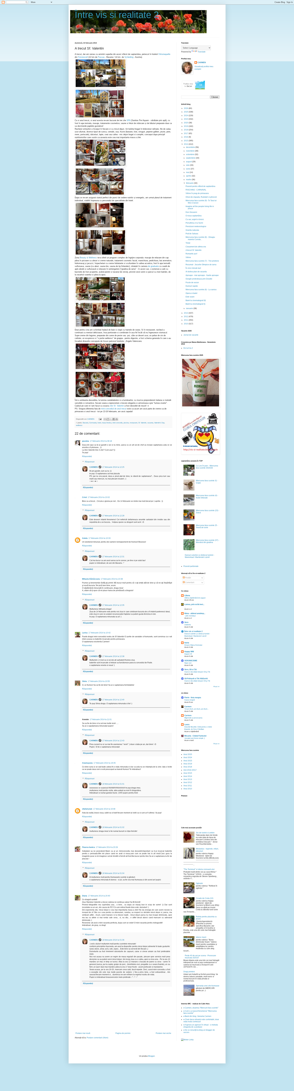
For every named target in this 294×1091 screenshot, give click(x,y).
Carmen (187, 707)
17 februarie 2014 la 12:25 (113, 467)
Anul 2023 (187, 761)
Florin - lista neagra (192, 697)
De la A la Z (188, 348)
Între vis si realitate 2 (117, 15)
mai (188, 172)
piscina (126, 423)
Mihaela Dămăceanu (91, 579)
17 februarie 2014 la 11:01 (101, 719)
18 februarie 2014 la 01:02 (113, 827)
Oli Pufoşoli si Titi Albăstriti (196, 678)
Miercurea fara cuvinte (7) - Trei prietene (202, 261)
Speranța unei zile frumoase (207, 986)
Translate (201, 52)
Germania (93, 423)
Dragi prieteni (189, 972)
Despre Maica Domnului (193, 645)
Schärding (128, 57)
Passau (101, 57)
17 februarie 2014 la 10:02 (99, 497)
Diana (84, 896)
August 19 (188, 654)
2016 (186, 137)
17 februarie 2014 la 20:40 (99, 896)
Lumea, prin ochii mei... (194, 604)
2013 (186, 313)
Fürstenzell (83, 57)
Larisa (85, 633)
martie (189, 179)
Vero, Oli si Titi (190, 669)
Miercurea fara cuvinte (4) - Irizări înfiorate (207, 496)
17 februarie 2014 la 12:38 (113, 656)
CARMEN (93, 467)
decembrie (190, 147)
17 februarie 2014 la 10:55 (99, 681)
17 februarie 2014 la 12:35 (113, 605)
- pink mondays (190, 616)
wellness (79, 425)
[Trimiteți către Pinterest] (116, 419)
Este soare (190, 297)
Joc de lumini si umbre (205, 833)
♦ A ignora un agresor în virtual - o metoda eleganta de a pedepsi (200, 1026)
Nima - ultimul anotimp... (194, 613)
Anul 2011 (187, 786)
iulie (188, 165)
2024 (186, 115)
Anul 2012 (187, 782)
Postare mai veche (163, 1033)
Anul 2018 (187, 767)
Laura (186, 724)
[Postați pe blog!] (107, 419)
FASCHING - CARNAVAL (196, 190)
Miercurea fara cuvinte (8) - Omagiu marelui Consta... (200, 238)
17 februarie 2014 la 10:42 (100, 633)
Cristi (84, 497)
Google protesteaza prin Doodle (199, 279)
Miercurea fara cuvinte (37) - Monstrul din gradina (207, 541)
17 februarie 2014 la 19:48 (104, 809)
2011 (186, 320)
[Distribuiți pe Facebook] (113, 419)
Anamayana (87, 763)
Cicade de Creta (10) (204, 898)
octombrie (190, 154)
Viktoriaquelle (164, 54)
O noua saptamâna (194, 216)
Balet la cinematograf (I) (195, 304)
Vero (186, 622)
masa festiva (106, 423)
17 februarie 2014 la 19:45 (105, 763)
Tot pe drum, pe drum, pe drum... (196, 709)
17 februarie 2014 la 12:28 (113, 516)
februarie (190, 183)
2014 (186, 144)
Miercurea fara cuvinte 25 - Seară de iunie (207, 526)
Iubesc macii (201, 937)
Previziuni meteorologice (196, 226)
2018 (186, 130)
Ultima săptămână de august (194, 598)
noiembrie (190, 151)
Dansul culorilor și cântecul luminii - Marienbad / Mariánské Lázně (199, 556)
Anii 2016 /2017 (190, 770)
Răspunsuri (89, 462)
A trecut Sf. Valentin (194, 250)
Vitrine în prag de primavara (197, 193)
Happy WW (189, 652)
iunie (188, 169)
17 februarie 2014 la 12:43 (113, 741)
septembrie (191, 158)
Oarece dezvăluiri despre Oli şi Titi (197, 672)
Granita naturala (192, 230)
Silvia (84, 681)
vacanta (150, 423)
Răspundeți (87, 456)
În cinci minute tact (193, 268)
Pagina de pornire (122, 1033)
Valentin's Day (159, 423)
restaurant (133, 423)
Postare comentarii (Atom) (97, 1038)
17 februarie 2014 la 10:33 (100, 538)
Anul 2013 (187, 779)
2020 (186, 123)
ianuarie (189, 308)
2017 (186, 133)
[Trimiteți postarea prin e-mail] (100, 419)
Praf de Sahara (192, 234)
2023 (186, 119)
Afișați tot (216, 686)
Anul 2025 (187, 754)
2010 (186, 324)
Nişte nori (187, 663)
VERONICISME (190, 661)
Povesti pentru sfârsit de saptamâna (200, 186)
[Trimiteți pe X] (110, 419)
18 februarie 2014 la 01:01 (113, 784)
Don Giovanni (191, 212)
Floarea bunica (88, 847)
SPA (128, 120)
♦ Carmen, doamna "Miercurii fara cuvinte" (200, 1008)
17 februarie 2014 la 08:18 (101, 441)
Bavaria (85, 423)
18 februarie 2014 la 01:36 (113, 940)
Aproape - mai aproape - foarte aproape (202, 275)
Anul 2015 (187, 773)
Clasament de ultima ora (196, 247)
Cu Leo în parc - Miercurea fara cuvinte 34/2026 (207, 467)
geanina (85, 441)
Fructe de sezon (192, 282)
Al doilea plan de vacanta (196, 272)
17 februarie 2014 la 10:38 (112, 579)
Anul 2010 (187, 789)
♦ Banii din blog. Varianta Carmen (197, 1016)
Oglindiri (199, 883)
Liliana (187, 595)
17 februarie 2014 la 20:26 (107, 847)
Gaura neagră (189, 700)
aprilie (189, 176)
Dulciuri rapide (192, 286)
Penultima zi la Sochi (194, 223)
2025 (186, 112)
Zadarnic (187, 625)
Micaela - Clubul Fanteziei (195, 736)
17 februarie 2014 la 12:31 (113, 557)
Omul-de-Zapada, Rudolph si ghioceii (201, 197)
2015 (186, 141)
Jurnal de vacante (190, 335)
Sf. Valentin (142, 423)
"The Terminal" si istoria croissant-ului (199, 869)
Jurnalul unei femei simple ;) (194, 738)
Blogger (151, 1056)
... (185, 607)
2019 (186, 126)
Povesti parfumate (190, 566)
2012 (186, 316)
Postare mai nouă (82, 1033)
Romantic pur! (191, 254)
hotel (99, 423)
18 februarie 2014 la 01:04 (113, 873)
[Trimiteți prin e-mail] (105, 419)
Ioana (186, 643)
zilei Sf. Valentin (116, 406)
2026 (186, 108)
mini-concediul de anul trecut (113, 409)
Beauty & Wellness (88, 257)
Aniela (85, 538)
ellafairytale (87, 809)
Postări (188, 578)
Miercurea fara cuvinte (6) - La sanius (201, 289)
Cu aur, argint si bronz (195, 219)
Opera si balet (191, 293)
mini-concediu (117, 423)
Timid (188, 243)
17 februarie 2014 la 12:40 (113, 700)
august (189, 162)
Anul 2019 (187, 764)
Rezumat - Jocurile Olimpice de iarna (201, 265)
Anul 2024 (187, 757)
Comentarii (189, 582)
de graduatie (153, 266)
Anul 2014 (187, 776)
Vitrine (188, 257)
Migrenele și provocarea (193, 718)
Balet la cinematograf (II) (196, 300)
